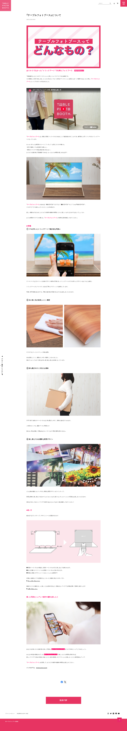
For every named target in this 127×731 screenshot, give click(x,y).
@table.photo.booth (41, 667)
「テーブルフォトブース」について (43, 15)
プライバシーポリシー (10, 713)
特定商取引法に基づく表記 (22, 713)
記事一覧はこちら (32, 588)
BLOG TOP (63, 700)
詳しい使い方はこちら (34, 581)
